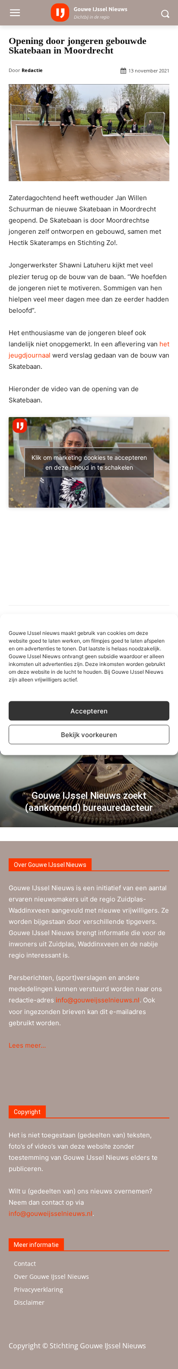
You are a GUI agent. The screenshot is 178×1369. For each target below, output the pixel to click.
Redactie (32, 70)
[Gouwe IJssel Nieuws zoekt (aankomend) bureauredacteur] (89, 756)
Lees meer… (27, 1045)
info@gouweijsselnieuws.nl (98, 1000)
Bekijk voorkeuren (89, 734)
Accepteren (89, 710)
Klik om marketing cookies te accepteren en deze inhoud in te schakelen (89, 462)
